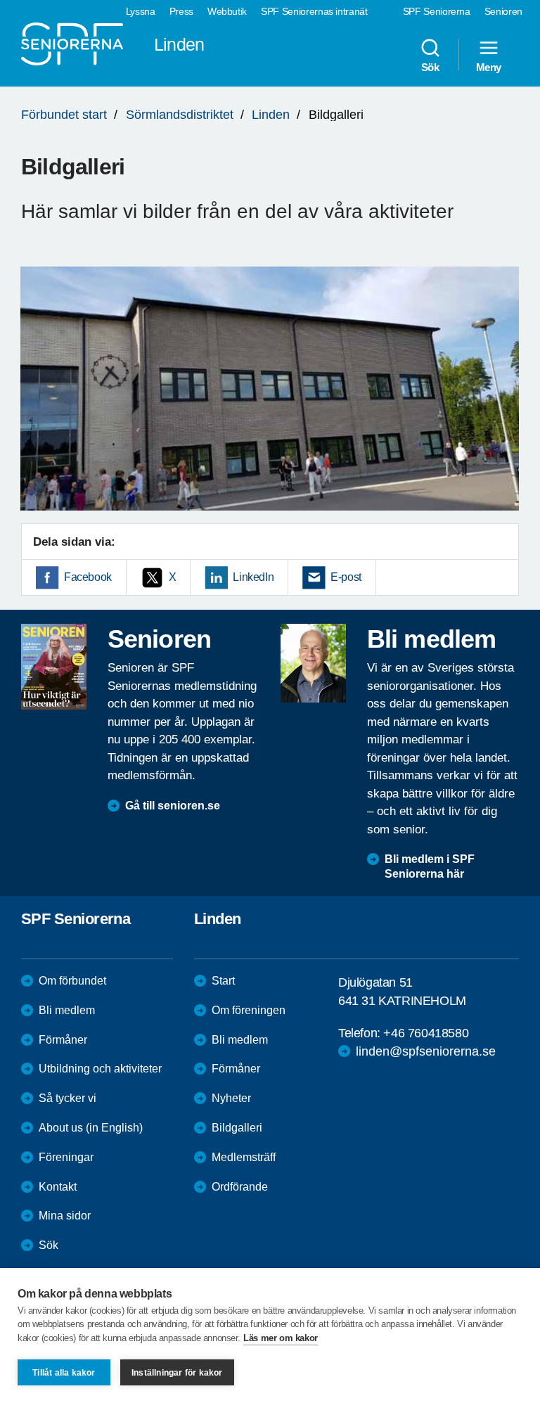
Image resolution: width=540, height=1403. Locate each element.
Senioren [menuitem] (503, 11)
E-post (345, 577)
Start (223, 981)
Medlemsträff (244, 1157)
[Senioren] (53, 667)
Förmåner (63, 1040)
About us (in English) (91, 1128)
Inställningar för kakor (177, 1373)
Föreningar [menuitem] (66, 1157)
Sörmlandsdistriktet (179, 114)
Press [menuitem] (181, 11)
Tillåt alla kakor (63, 1373)
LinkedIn (253, 577)
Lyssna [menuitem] (140, 11)
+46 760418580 (425, 1033)
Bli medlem (67, 1010)
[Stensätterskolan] (269, 389)
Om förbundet (72, 981)
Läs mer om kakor (280, 1338)
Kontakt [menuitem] (58, 1187)
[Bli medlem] (313, 663)
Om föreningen (248, 1010)
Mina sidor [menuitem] (65, 1216)
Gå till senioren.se (172, 806)
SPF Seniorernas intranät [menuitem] (314, 11)
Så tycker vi (67, 1098)
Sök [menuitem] (430, 66)
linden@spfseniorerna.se (426, 1051)
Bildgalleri (237, 1128)
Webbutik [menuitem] (227, 11)
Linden (271, 114)
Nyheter (231, 1098)
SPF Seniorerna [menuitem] (436, 11)
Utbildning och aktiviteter (100, 1069)
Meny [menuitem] (488, 66)
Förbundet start (64, 114)
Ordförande (240, 1187)
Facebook (88, 577)
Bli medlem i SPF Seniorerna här (430, 866)
